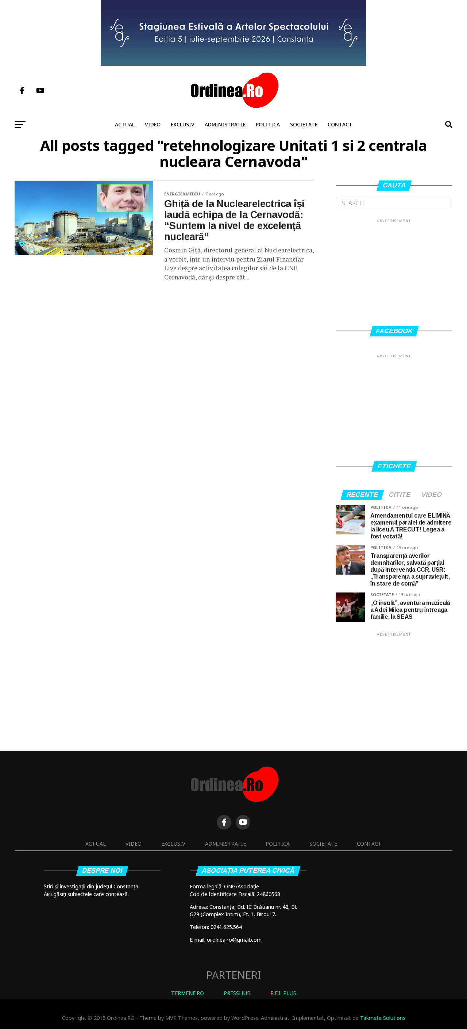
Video (153, 124)
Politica (268, 124)
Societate (303, 124)
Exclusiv (182, 124)
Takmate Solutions (382, 1017)
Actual (125, 124)
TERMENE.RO (187, 993)
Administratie (225, 124)
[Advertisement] (394, 269)
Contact (340, 124)
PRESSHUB (237, 993)
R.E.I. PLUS (283, 993)
